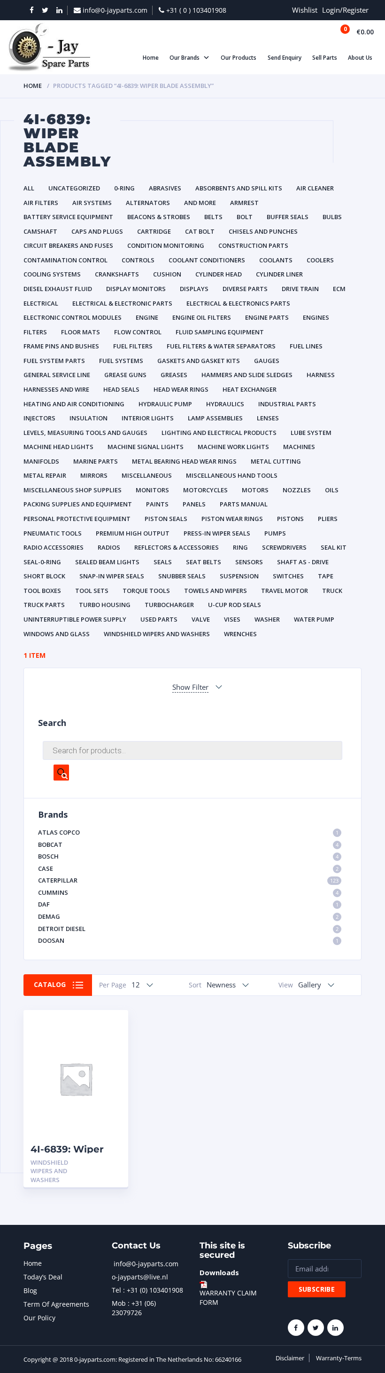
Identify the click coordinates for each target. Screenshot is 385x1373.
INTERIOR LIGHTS (148, 418)
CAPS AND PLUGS (97, 231)
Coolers (320, 260)
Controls (138, 260)
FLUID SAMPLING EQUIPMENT (220, 332)
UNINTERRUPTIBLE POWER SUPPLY (74, 619)
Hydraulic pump (165, 404)
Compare (111, 1041)
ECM (339, 288)
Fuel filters (133, 346)
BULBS (332, 217)
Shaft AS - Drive (303, 562)
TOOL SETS (91, 590)
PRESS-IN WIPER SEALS (217, 533)
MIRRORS (94, 475)
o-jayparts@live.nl (140, 1276)
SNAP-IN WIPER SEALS (111, 576)
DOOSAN (188, 940)
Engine (147, 317)
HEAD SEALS (121, 389)
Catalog (50, 984)
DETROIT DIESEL (188, 928)
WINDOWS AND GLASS (56, 634)
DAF (188, 904)
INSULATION (88, 418)
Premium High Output (132, 533)
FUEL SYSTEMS (121, 360)
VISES (232, 619)
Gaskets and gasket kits (198, 360)
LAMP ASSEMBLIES (215, 418)
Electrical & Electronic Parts (122, 303)
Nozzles (297, 490)
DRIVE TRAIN (300, 288)
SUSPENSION (239, 576)
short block (44, 576)
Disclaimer (290, 1358)
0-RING (124, 188)
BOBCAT (188, 844)
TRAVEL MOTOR (284, 590)
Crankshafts (117, 274)
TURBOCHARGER (169, 604)
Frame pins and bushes (61, 346)
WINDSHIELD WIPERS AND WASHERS (157, 634)
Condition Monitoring (165, 245)
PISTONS (290, 518)
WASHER (267, 619)
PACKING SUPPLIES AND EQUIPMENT (77, 504)
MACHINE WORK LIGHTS (233, 446)
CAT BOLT (200, 231)
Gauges (266, 360)
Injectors (39, 418)
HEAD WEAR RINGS (181, 389)
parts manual (244, 504)
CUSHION (167, 274)
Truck (332, 590)
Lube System (311, 432)
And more (200, 202)
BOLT (245, 217)
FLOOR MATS (80, 332)
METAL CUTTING (276, 461)
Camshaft (40, 231)
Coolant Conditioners (207, 260)
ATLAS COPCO (188, 832)
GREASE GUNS (125, 375)
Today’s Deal (42, 1276)
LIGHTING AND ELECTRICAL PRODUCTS (219, 432)
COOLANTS (276, 260)
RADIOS (109, 547)
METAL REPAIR (44, 475)
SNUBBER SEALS (182, 576)
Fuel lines (306, 346)
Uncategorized (74, 188)
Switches (288, 576)
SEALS (163, 562)
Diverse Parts (245, 288)
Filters (35, 332)
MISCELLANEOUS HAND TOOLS (231, 475)
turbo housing (105, 604)
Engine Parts (267, 317)
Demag (188, 916)
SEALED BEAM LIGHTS (107, 562)
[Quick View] (111, 1025)
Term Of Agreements (56, 1304)
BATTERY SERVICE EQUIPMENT (68, 217)
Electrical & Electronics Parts (238, 303)
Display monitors (136, 288)
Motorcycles (205, 490)
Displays (194, 288)
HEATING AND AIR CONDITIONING (73, 404)
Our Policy (39, 1317)
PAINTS (157, 504)
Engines (316, 317)
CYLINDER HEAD (218, 274)
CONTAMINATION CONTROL (65, 260)
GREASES (174, 375)
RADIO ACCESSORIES (53, 547)
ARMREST (244, 202)
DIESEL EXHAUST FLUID (57, 288)
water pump (314, 619)
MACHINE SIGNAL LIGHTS (146, 446)
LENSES (268, 418)
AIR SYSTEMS (92, 202)
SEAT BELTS (203, 562)
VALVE (201, 619)
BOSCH (188, 856)
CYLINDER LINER (279, 274)
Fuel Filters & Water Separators (221, 346)
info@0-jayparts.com (146, 1263)
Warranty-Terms (339, 1358)
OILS (332, 490)
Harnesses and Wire (56, 389)
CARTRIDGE (154, 231)
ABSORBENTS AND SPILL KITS (238, 188)
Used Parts (158, 619)
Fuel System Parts (54, 360)
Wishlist (304, 10)
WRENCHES (240, 634)
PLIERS (328, 518)
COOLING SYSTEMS (52, 274)
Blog (30, 1290)
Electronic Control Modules (72, 317)
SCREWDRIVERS (284, 547)
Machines (299, 446)
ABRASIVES (165, 188)
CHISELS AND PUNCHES (263, 231)
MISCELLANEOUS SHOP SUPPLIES (72, 490)
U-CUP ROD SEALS (234, 604)
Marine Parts (95, 461)
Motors (255, 490)
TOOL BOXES (42, 590)
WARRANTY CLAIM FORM (228, 1297)
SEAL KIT (333, 547)
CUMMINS (188, 892)
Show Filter (190, 687)
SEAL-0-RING (42, 562)
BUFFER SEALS (287, 217)
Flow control (138, 332)
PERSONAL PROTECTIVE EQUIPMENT (77, 518)
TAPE (325, 576)
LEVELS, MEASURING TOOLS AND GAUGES (85, 432)
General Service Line (56, 375)
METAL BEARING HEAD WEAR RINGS (184, 461)
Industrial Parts (287, 404)
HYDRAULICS (225, 404)
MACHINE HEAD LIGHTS (58, 446)
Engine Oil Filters (201, 317)
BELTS (213, 217)
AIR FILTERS (40, 202)
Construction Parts (253, 245)
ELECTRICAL (40, 303)
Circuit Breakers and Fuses (68, 245)
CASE (188, 868)
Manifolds (41, 461)
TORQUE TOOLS (146, 590)
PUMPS (275, 533)
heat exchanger (250, 389)
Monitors (152, 490)
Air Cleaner (315, 188)
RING (240, 547)
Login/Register (345, 10)
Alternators (148, 202)
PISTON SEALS (166, 518)
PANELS (194, 504)
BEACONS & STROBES (158, 217)
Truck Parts (44, 604)
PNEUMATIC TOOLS (52, 533)
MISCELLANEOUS (147, 475)
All (28, 188)
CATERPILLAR (188, 880)
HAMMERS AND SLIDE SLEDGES (247, 375)
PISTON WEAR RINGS (232, 518)
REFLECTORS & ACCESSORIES (176, 547)
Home (32, 85)
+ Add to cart (95, 1162)
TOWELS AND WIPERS (215, 590)
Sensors (249, 562)
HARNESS (321, 375)
